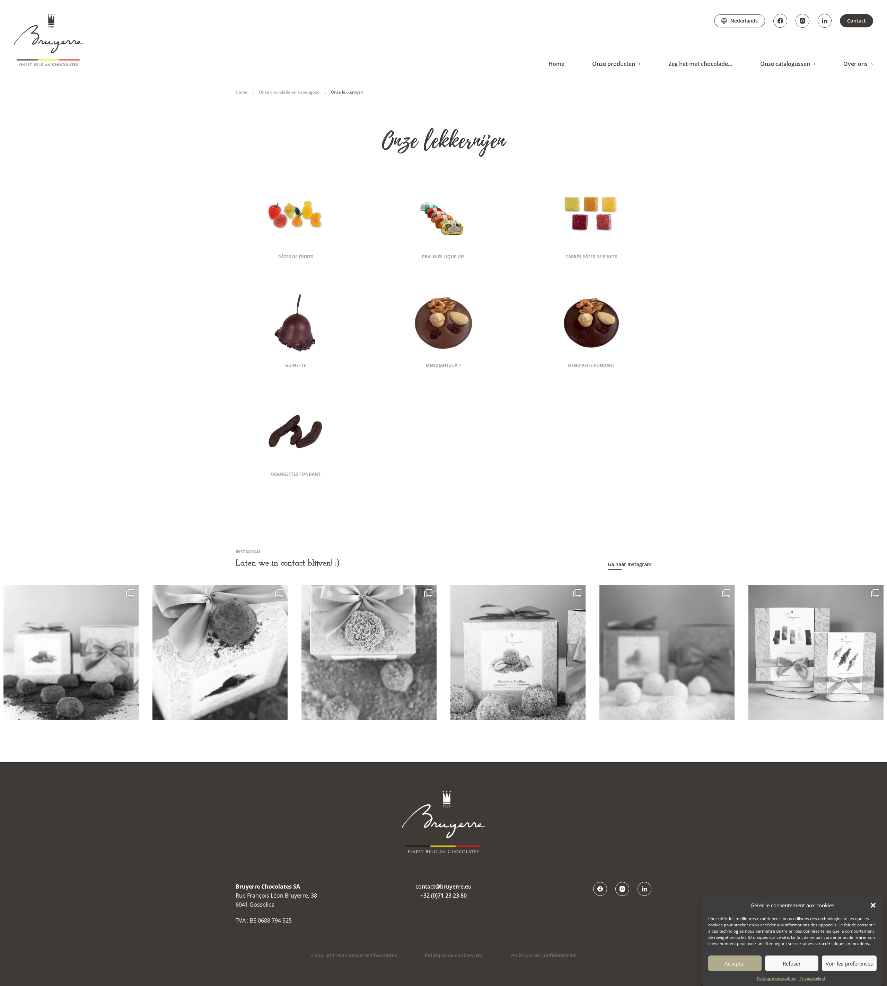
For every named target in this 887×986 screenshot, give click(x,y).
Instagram (802, 21)
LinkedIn (825, 21)
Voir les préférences (849, 963)
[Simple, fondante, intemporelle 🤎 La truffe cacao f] (71, 652)
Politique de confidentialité (543, 955)
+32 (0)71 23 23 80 (443, 895)
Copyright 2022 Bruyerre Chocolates (354, 955)
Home (556, 64)
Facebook (780, 21)
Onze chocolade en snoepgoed (289, 92)
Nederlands (744, 20)
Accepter (734, 963)
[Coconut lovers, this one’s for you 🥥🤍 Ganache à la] (667, 652)
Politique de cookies (776, 978)
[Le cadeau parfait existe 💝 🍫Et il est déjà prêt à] (816, 652)
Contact (856, 20)
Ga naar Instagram (629, 564)
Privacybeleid (812, 978)
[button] (873, 905)
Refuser (792, 963)
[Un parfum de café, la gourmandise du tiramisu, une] (220, 652)
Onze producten (613, 64)
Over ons (855, 64)
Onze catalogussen (785, 64)
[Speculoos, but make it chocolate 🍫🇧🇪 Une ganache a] (369, 652)
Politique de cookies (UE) (454, 955)
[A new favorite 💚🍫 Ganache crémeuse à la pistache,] (518, 652)
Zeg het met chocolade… (700, 64)
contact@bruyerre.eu (443, 886)
